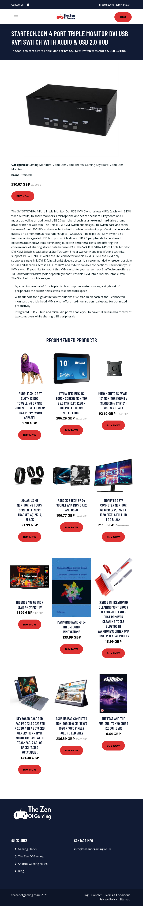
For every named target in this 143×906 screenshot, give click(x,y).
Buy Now (22, 196)
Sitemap (125, 899)
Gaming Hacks (27, 849)
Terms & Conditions (117, 895)
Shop (123, 17)
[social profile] (28, 4)
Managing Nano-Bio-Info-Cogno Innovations (71, 627)
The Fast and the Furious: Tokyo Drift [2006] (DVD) (113, 723)
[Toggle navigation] (16, 16)
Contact (96, 895)
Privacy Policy (108, 899)
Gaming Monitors (39, 165)
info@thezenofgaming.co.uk (114, 4)
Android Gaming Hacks (33, 864)
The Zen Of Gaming (31, 856)
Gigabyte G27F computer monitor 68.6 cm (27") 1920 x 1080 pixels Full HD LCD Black (113, 510)
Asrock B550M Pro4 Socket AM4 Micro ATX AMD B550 (71, 505)
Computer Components (68, 165)
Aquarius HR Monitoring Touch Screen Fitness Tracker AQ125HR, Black (30, 510)
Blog (21, 871)
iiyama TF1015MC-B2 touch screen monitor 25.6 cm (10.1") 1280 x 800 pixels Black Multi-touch (72, 403)
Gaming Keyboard (96, 165)
